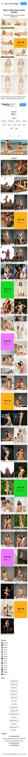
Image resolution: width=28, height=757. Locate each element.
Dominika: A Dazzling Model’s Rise (14, 740)
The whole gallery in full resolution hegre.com (14, 15)
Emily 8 (6, 647)
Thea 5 (5, 654)
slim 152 (14, 704)
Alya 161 (14, 687)
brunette (11, 121)
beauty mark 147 (14, 720)
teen (4, 125)
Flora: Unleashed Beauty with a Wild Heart (14, 738)
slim (24, 125)
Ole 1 (5, 674)
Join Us (24, 3)
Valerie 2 (6, 658)
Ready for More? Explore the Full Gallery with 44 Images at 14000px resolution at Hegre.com (13, 97)
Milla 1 (5, 670)
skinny (24, 121)
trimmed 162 (14, 684)
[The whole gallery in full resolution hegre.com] (7, 66)
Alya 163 (6, 643)
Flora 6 (5, 649)
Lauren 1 (6, 667)
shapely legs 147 (14, 727)
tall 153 (14, 701)
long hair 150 (14, 711)
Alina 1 (5, 661)
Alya (15, 114)
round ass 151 (14, 707)
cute (9, 125)
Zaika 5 (6, 656)
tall (19, 125)
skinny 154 (14, 697)
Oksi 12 (6, 645)
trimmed (4, 121)
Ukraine (18, 121)
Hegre (14, 736)
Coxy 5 (5, 652)
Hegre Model (11, 3)
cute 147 (14, 724)
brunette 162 (14, 681)
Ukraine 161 (14, 694)
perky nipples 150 (14, 714)
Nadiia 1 (6, 672)
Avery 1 (6, 665)
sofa (11, 128)
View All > (14, 730)
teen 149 (14, 717)
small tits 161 (14, 691)
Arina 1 (5, 663)
